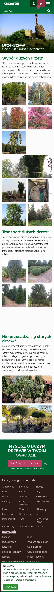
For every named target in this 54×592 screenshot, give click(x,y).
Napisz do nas (27, 463)
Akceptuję (10, 586)
